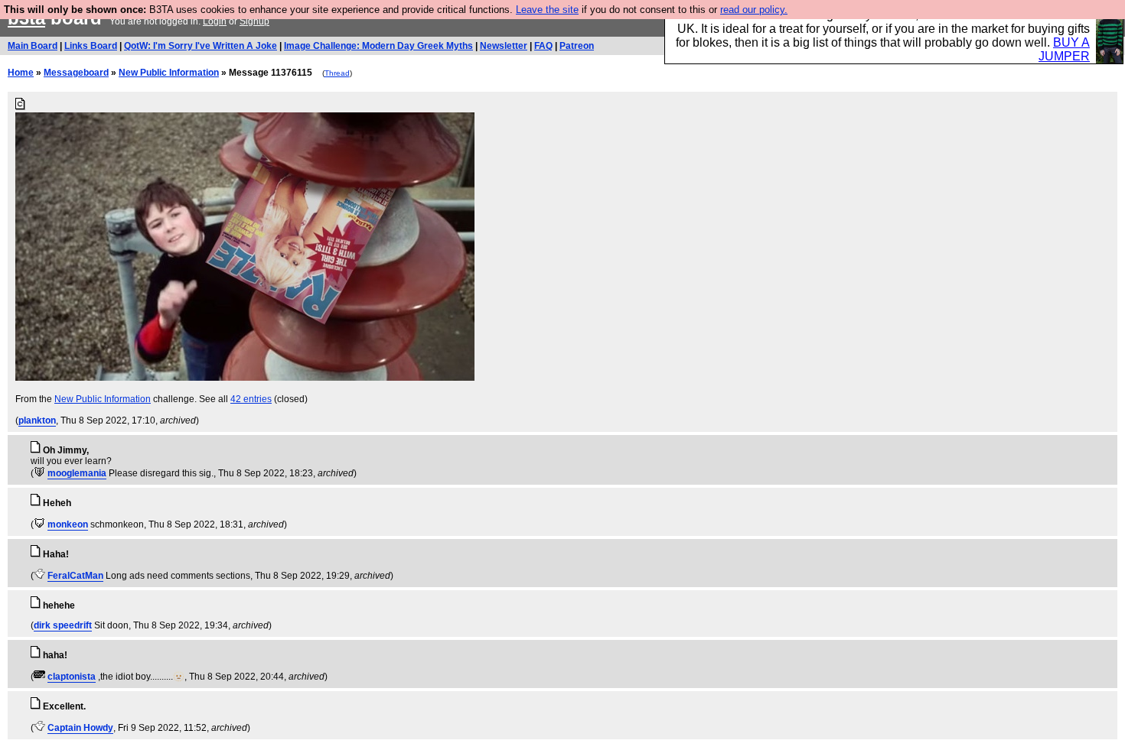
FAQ (543, 46)
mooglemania (76, 473)
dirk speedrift (63, 625)
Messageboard (76, 72)
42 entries (251, 399)
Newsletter (503, 46)
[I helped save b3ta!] (39, 473)
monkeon (67, 524)
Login (215, 21)
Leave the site (547, 9)
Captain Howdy (80, 727)
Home (21, 72)
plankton (37, 420)
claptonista (71, 676)
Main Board (32, 46)
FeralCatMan (75, 575)
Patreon (576, 46)
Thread (337, 73)
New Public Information (169, 72)
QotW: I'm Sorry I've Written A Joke (200, 46)
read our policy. (754, 9)
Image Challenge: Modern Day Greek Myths (378, 46)
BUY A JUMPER (1064, 49)
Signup (254, 21)
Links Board (90, 46)
